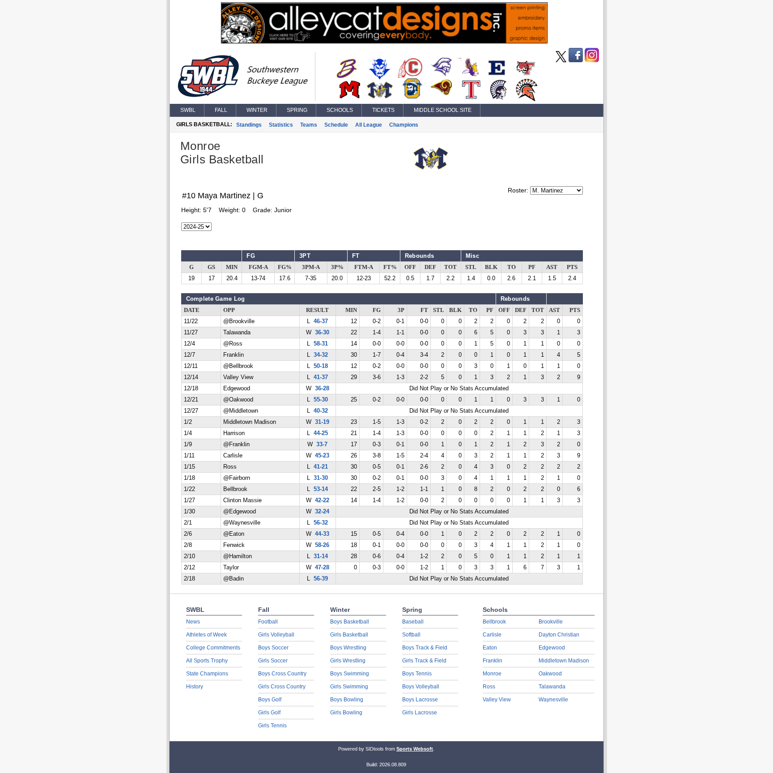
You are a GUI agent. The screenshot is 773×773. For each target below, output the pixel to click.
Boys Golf (269, 699)
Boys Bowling (346, 699)
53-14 (321, 489)
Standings (249, 125)
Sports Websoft (414, 749)
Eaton (490, 648)
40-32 (321, 411)
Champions (403, 125)
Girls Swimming (349, 686)
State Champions (207, 674)
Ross (489, 686)
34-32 (321, 355)
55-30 (321, 400)
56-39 (321, 579)
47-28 (322, 567)
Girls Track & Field (424, 661)
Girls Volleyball (276, 635)
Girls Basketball (349, 635)
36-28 (322, 388)
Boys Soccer (273, 648)
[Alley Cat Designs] (384, 41)
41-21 (321, 467)
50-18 (321, 366)
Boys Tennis (417, 674)
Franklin (492, 661)
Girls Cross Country (282, 686)
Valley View (497, 699)
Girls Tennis (272, 725)
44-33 (322, 534)
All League (368, 125)
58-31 (321, 344)
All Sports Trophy (207, 661)
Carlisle (492, 635)
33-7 (321, 444)
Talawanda (552, 686)
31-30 (321, 478)
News (193, 622)
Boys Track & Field (424, 648)
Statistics (281, 125)
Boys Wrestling (348, 648)
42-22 (322, 500)
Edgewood (552, 648)
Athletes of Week (206, 635)
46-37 (321, 321)
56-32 (321, 523)
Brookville (551, 622)
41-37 (321, 377)
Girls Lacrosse (419, 712)
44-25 (321, 433)
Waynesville (553, 699)
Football (268, 622)
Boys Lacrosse (420, 699)
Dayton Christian (559, 635)
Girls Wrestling (347, 661)
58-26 (322, 545)
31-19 (322, 422)
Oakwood (550, 674)
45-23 (322, 456)
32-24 (322, 511)
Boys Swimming (349, 674)
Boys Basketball (349, 622)
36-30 (322, 332)
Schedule (336, 125)
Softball (411, 635)
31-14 (321, 556)
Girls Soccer (273, 661)
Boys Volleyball (420, 686)
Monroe (492, 674)
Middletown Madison (564, 661)
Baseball (413, 622)
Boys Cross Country (282, 674)
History (194, 686)
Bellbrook (494, 622)
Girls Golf (269, 712)
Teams (308, 125)
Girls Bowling (346, 712)
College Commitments (213, 648)
